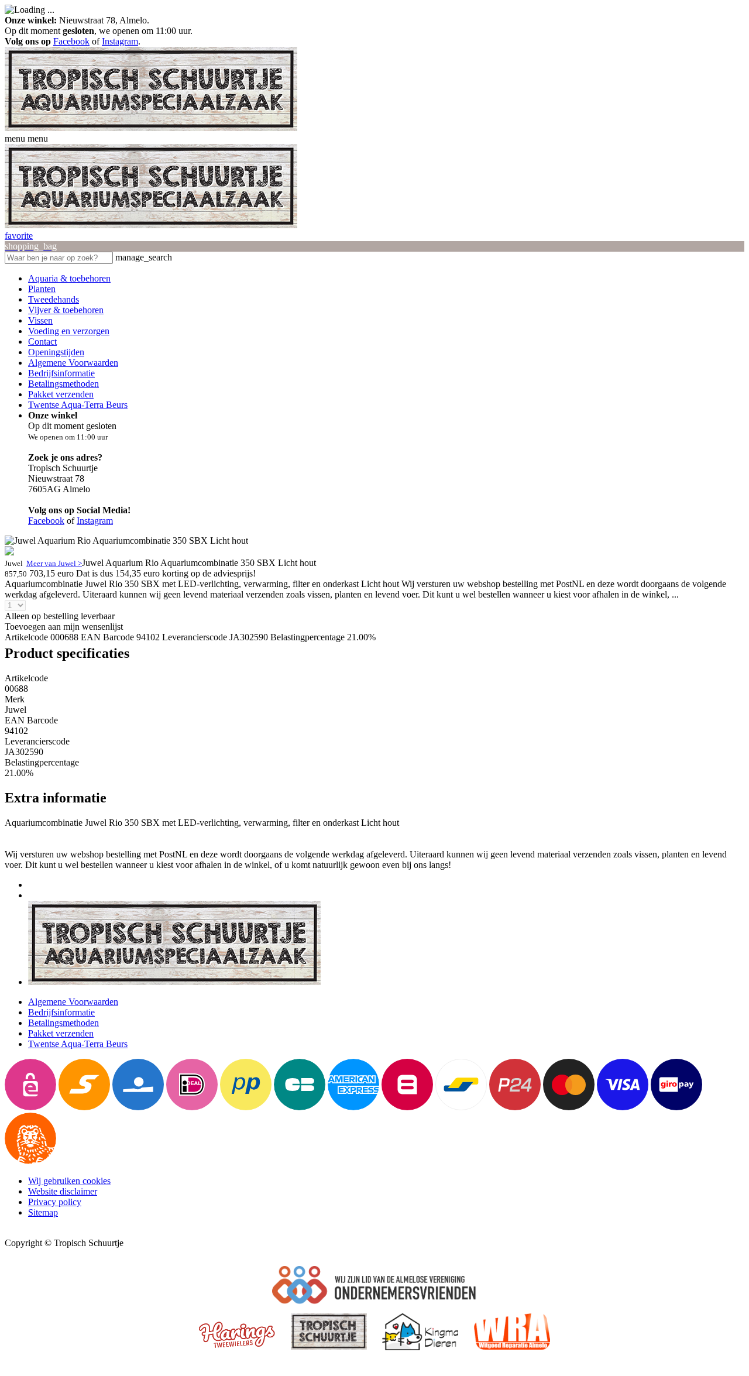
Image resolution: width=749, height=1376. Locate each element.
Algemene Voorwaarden (73, 363)
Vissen (40, 320)
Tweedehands (53, 299)
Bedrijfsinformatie (61, 373)
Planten (42, 289)
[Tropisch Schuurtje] (151, 128)
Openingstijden (56, 352)
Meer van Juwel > (54, 563)
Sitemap (43, 1212)
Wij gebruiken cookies (69, 1181)
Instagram (120, 41)
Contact (42, 341)
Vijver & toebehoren (66, 310)
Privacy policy (54, 1202)
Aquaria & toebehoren (69, 278)
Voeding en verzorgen (68, 331)
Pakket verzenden (61, 394)
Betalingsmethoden (63, 384)
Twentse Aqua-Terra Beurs (78, 405)
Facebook (71, 41)
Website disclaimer (62, 1191)
